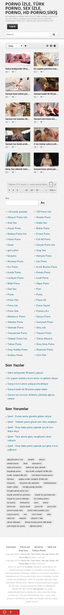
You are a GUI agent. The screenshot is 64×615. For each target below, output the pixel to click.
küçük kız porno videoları (18, 499)
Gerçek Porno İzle (45, 245)
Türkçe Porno (14, 344)
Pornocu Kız (42, 311)
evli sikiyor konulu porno (42, 475)
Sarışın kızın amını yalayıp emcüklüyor (24, 94)
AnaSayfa (11, 547)
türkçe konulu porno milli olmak (38, 522)
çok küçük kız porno (16, 526)
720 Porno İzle (43, 211)
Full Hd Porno (43, 239)
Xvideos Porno (15, 355)
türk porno (37, 589)
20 (32, 190)
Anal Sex (12, 222)
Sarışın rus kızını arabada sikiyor (21, 144)
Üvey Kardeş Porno (17, 349)
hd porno (11, 256)
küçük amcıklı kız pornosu (18, 495)
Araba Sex (41, 222)
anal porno (36, 463)
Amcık (42, 459)
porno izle (51, 506)
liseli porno (24, 502)
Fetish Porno (14, 239)
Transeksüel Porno (17, 333)
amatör (31, 459)
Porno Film (13, 300)
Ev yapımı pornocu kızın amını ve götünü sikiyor (32, 378)
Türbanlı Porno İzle (17, 338)
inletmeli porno (50, 483)
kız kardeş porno (41, 499)
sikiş (49, 514)
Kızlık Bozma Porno (46, 267)
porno (45, 502)
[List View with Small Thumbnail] (51, 46)
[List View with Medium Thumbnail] (55, 46)
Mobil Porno (13, 283)
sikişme (22, 518)
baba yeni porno (14, 467)
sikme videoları (13, 522)
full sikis (10, 479)
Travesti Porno (43, 333)
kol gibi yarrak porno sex (17, 491)
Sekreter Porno (15, 322)
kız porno (11, 502)
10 (26, 190)
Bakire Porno (43, 228)
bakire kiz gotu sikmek (35, 467)
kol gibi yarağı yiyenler (32, 487)
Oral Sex (12, 289)
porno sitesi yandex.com (38, 510)
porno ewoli (25, 506)
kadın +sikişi (12, 487)
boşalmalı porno (14, 471)
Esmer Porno (43, 234)
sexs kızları (37, 514)
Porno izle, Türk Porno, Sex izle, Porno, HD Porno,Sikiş (31, 8)
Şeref (10, 416)
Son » (52, 190)
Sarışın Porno (43, 316)
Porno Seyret (43, 305)
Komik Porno (14, 272)
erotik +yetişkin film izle (17, 475)
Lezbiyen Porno (15, 278)
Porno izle (12, 305)
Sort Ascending (25, 46)
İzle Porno (41, 261)
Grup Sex (41, 250)
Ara (7, 198)
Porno (39, 294)
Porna (10, 294)
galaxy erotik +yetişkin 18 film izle (33, 479)
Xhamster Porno (44, 349)
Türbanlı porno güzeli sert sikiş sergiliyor (36, 422)
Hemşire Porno (44, 256)
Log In (12, 26)
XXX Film (41, 355)
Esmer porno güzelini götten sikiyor (33, 416)
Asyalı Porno (14, 228)
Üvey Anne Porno (45, 344)
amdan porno (12, 463)
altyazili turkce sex (15, 459)
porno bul (11, 506)
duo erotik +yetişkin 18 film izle (39, 471)
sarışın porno (13, 514)
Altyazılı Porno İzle (17, 217)
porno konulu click (15, 510)
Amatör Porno (43, 217)
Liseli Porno (42, 278)
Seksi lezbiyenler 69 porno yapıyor (22, 69)
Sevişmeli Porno (44, 322)
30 (37, 190)
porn (36, 502)
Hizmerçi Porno (15, 261)
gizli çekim (12, 250)
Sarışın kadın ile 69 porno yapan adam (27, 389)
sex (25, 514)
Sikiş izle (41, 327)
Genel (10, 245)
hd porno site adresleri (29, 483)
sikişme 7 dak (37, 518)
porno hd (38, 506)
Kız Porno (12, 267)
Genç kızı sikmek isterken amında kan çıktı (27, 169)
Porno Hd (41, 300)
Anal (25, 463)
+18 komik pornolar (17, 211)
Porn (38, 289)
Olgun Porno (42, 283)
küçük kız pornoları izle (45, 495)
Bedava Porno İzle (16, 234)
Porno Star (12, 311)
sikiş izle (10, 518)
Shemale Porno (15, 327)
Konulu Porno (43, 272)
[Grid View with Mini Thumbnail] (47, 46)
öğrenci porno (36, 526)
